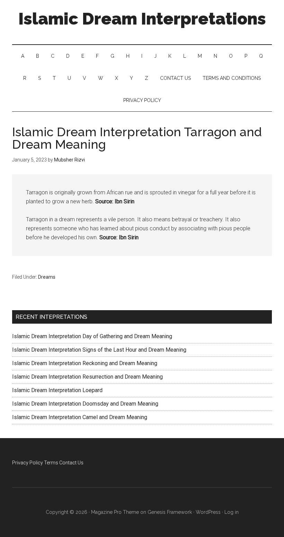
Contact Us (71, 462)
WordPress (208, 512)
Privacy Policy (27, 462)
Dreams (46, 277)
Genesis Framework (170, 512)
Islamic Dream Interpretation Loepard (57, 390)
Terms (51, 462)
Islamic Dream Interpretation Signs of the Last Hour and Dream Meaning (99, 349)
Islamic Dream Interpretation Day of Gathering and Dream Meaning (92, 336)
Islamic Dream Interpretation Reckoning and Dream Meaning (84, 363)
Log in (231, 512)
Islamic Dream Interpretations (142, 18)
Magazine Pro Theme (115, 512)
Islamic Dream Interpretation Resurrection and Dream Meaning (87, 376)
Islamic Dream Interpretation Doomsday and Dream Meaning (85, 403)
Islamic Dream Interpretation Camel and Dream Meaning (79, 417)
